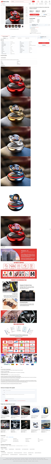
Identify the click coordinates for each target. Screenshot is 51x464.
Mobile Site (42, 458)
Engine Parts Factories (10, 452)
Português (13, 459)
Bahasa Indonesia (46, 459)
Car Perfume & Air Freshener (18, 5)
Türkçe (40, 459)
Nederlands (27, 459)
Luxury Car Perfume (32, 449)
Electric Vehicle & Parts (15, 441)
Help (36, 3)
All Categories (3, 3)
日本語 (33, 459)
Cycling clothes (15, 438)
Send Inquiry (34, 14)
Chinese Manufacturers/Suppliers (16, 458)
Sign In (31, 33)
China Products (10, 458)
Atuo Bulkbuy (30, 454)
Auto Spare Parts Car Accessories (23, 454)
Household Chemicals (11, 449)
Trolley (38, 441)
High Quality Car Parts (30, 452)
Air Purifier (6, 449)
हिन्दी (35, 459)
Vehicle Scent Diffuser (17, 449)
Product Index (38, 458)
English (8, 459)
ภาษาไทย (38, 459)
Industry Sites (30, 458)
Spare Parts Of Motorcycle (38, 452)
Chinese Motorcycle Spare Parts (5, 454)
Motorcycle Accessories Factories (18, 452)
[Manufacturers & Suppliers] (5, 1)
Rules (49, 3)
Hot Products (7, 458)
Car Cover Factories (3, 452)
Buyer (33, 3)
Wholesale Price (26, 458)
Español (10, 459)
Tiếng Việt (43, 459)
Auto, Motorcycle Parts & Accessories (6, 5)
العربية (29, 459)
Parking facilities (27, 441)
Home (1, 5)
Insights (44, 458)
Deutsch (24, 459)
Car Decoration (12, 5)
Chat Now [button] (45, 14)
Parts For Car (25, 452)
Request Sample (44, 16)
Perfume (2, 449)
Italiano (22, 459)
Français (16, 459)
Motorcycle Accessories (28, 438)
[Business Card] (49, 39)
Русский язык (18, 459)
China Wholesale (22, 458)
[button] (34, 38)
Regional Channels (34, 458)
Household (2, 438)
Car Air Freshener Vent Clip (25, 449)
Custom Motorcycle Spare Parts (14, 454)
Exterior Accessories (3, 441)
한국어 (31, 459)
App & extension (41, 3)
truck (38, 438)
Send (6, 400)
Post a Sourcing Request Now (21, 400)
